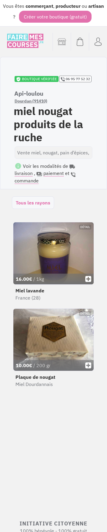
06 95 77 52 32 (77, 79)
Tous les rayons (33, 203)
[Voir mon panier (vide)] (80, 42)
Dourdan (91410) (31, 101)
